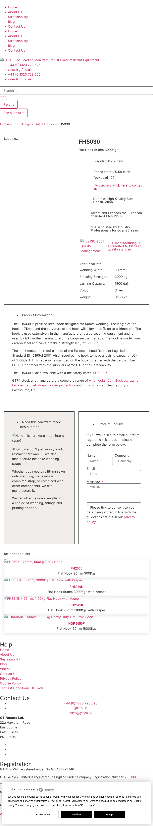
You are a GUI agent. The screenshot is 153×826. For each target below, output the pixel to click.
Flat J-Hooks (44, 124)
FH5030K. (100, 373)
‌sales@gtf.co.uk (20, 70)
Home (12, 7)
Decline (76, 814)
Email (91, 468)
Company (122, 455)
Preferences (43, 814)
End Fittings (22, 124)
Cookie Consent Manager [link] (21, 789)
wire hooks (97, 380)
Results (8, 104)
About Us (15, 12)
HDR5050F (76, 623)
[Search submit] (3, 98)
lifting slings (92, 385)
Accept (109, 814)
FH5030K (76, 587)
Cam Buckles (117, 380)
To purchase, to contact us (119, 187)
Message (94, 481)
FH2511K (76, 605)
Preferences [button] (87, 805)
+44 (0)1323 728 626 (24, 65)
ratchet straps (36, 385)
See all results (13, 113)
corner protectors (61, 385)
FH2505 (76, 568)
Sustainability (18, 17)
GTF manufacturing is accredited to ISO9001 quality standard (125, 246)
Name (91, 455)
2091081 (131, 777)
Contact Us (16, 26)
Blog (11, 22)
